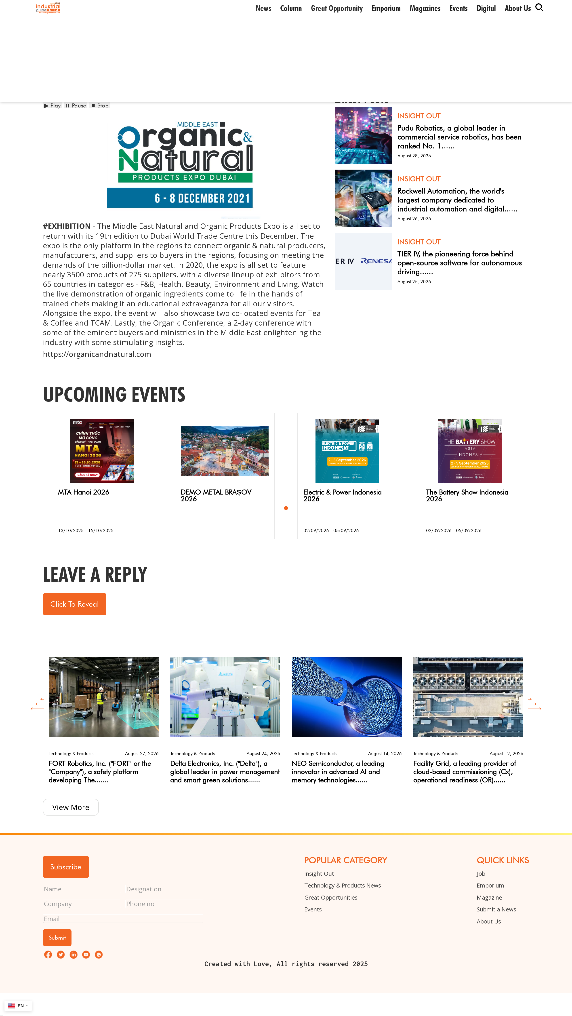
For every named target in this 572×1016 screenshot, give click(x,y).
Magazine (489, 897)
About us (518, 8)
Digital (486, 8)
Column (291, 8)
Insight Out (319, 873)
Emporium (386, 8)
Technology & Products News (342, 885)
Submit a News (496, 909)
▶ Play (52, 105)
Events (459, 8)
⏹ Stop (99, 105)
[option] (103, 715)
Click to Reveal (74, 604)
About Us (489, 921)
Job (481, 873)
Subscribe (65, 866)
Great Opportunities (331, 897)
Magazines (425, 8)
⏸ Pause (75, 105)
